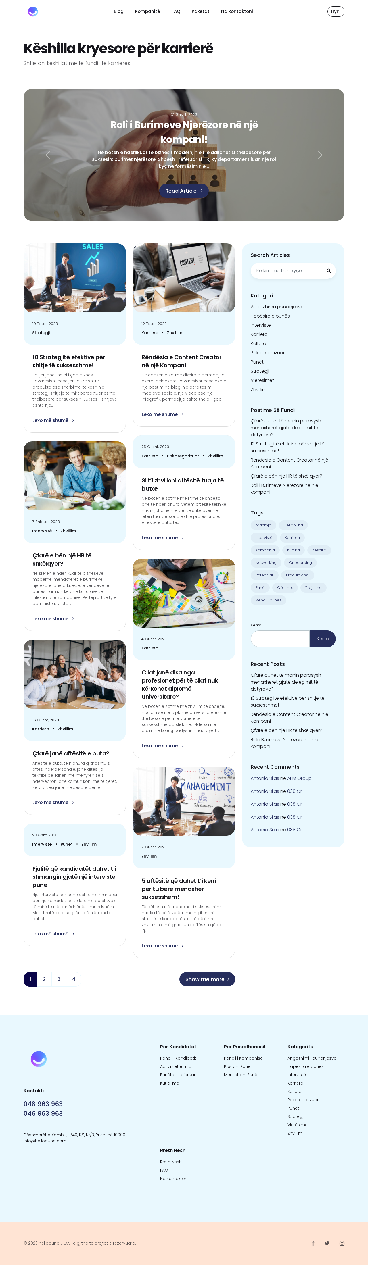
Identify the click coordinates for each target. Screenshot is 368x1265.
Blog (119, 11)
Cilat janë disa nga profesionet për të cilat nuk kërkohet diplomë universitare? (180, 684)
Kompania (265, 550)
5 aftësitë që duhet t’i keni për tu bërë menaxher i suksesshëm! (179, 889)
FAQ (176, 11)
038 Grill (295, 791)
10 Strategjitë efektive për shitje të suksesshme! (68, 361)
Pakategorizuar (183, 456)
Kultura (258, 343)
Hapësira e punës (270, 316)
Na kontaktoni (237, 11)
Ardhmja (263, 525)
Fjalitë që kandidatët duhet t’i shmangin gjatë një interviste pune (74, 877)
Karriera (150, 333)
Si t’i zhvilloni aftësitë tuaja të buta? (183, 484)
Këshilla (319, 550)
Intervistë (42, 531)
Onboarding (300, 562)
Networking (266, 562)
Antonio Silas (265, 778)
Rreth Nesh (171, 1162)
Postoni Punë (237, 1066)
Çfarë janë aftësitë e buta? (70, 753)
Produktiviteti (297, 575)
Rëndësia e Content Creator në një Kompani (181, 361)
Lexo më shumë (51, 420)
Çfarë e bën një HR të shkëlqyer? (62, 559)
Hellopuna (293, 525)
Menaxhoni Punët (241, 1075)
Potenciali (265, 575)
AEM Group (299, 778)
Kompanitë (147, 11)
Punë (260, 587)
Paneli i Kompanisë (243, 1058)
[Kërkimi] (328, 271)
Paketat (201, 11)
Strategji (41, 333)
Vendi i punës (268, 600)
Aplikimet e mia (175, 1066)
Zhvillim (174, 333)
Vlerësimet (262, 380)
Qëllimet (285, 587)
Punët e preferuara (179, 1075)
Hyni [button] (336, 11)
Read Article (181, 196)
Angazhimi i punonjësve (277, 306)
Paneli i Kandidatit (178, 1058)
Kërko (256, 625)
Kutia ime (169, 1083)
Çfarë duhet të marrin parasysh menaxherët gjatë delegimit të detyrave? (286, 428)
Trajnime (313, 587)
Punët (67, 844)
